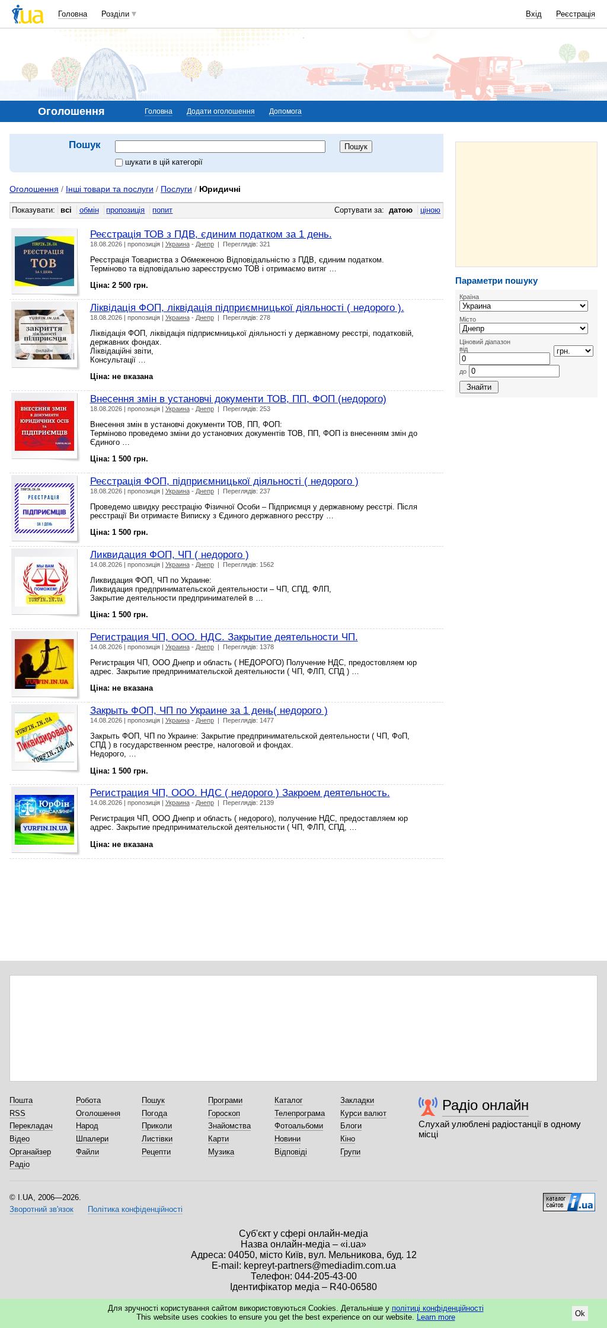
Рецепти (156, 1151)
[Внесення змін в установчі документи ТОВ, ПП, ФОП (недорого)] (46, 427)
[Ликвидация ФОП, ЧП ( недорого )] (46, 583)
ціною (430, 210)
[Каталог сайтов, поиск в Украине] (569, 1197)
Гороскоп (224, 1113)
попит (162, 210)
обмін (89, 210)
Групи (350, 1151)
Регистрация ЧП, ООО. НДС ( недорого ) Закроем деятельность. (240, 792)
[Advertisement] (526, 204)
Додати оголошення (221, 111)
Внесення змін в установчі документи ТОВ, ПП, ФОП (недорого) (238, 399)
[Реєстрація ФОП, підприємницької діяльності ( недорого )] (46, 509)
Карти (218, 1138)
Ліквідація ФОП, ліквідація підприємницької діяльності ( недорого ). (247, 307)
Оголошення (34, 189)
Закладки (357, 1100)
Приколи (157, 1125)
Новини (287, 1138)
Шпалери (92, 1138)
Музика (221, 1151)
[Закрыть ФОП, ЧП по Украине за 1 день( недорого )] (46, 739)
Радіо (19, 1164)
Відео (19, 1138)
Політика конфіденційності (135, 1209)
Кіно (347, 1138)
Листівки (157, 1138)
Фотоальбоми (298, 1125)
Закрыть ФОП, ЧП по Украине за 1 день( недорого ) (209, 710)
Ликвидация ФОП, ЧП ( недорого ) (169, 554)
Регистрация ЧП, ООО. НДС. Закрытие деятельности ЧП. (224, 637)
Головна (72, 13)
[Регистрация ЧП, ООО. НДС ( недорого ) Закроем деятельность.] (46, 821)
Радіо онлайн (485, 1105)
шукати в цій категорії (164, 162)
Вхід (534, 13)
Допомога (285, 111)
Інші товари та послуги (110, 189)
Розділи (115, 13)
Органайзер (30, 1151)
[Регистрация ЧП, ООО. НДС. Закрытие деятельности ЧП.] (46, 665)
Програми (225, 1100)
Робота (88, 1100)
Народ (87, 1125)
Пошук (153, 1100)
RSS (17, 1113)
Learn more (436, 1317)
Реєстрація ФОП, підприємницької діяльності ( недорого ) (224, 481)
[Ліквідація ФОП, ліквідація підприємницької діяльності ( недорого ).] (46, 336)
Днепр (205, 244)
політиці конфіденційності (438, 1308)
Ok (580, 1313)
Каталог (288, 1100)
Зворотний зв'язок (41, 1209)
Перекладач (31, 1125)
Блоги (351, 1125)
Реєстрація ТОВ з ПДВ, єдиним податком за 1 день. (211, 234)
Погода (154, 1113)
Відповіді (290, 1151)
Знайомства (229, 1125)
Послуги (176, 189)
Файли (87, 1151)
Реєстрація (575, 13)
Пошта (21, 1100)
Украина (177, 244)
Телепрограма (299, 1113)
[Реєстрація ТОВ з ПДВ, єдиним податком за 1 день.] (46, 262)
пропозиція (125, 210)
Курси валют (363, 1113)
